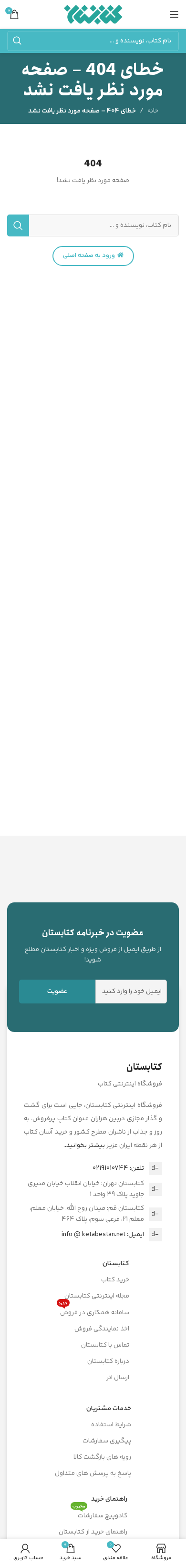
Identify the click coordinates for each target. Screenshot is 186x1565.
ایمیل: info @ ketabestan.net (103, 1234)
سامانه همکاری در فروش (94, 1311)
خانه (152, 111)
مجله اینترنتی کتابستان (96, 1296)
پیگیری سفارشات (107, 1441)
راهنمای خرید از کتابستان (93, 1532)
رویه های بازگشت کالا (102, 1457)
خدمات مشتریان (108, 1408)
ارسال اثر (117, 1377)
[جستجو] (17, 41)
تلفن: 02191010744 (118, 1168)
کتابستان (116, 1263)
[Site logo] (93, 14)
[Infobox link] (93, 946)
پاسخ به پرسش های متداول (93, 1473)
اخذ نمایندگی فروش (101, 1329)
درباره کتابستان (108, 1361)
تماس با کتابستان (105, 1345)
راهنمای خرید (109, 1499)
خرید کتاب (115, 1280)
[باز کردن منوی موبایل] (174, 14)
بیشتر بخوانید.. (84, 1145)
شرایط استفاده (111, 1425)
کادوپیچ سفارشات (99, 1514)
